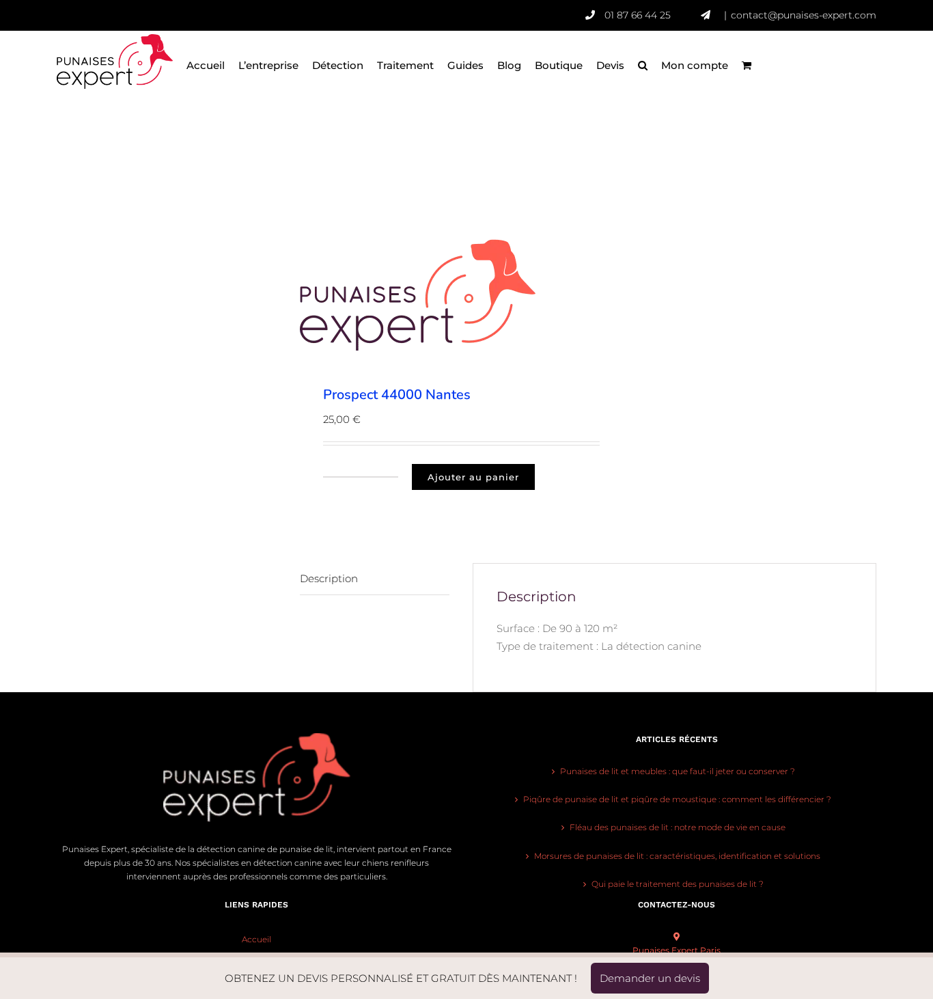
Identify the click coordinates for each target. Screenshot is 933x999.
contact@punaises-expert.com (803, 15)
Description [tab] (329, 578)
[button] (642, 65)
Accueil (256, 939)
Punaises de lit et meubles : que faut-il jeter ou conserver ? (677, 771)
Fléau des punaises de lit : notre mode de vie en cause (677, 827)
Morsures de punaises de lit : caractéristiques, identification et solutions (677, 856)
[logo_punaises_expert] (438, 295)
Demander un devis (650, 978)
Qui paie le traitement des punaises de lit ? (677, 884)
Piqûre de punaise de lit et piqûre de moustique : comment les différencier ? (677, 799)
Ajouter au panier (473, 476)
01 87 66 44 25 (637, 15)
